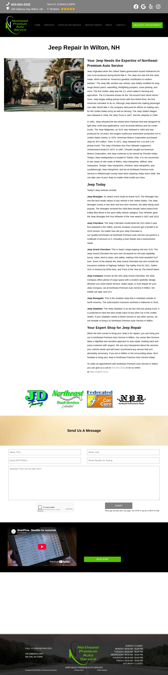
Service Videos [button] (93, 25)
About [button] (108, 25)
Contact (121, 25)
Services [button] (49, 25)
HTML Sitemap (102, 670)
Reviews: (53, 9)
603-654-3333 (118, 368)
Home (37, 25)
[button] (136, 6)
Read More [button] (102, 559)
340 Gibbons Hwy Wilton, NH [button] (27, 9)
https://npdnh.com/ (99, 372)
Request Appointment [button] (147, 25)
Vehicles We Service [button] (69, 25)
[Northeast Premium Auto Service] (16, 25)
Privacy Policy (79, 670)
